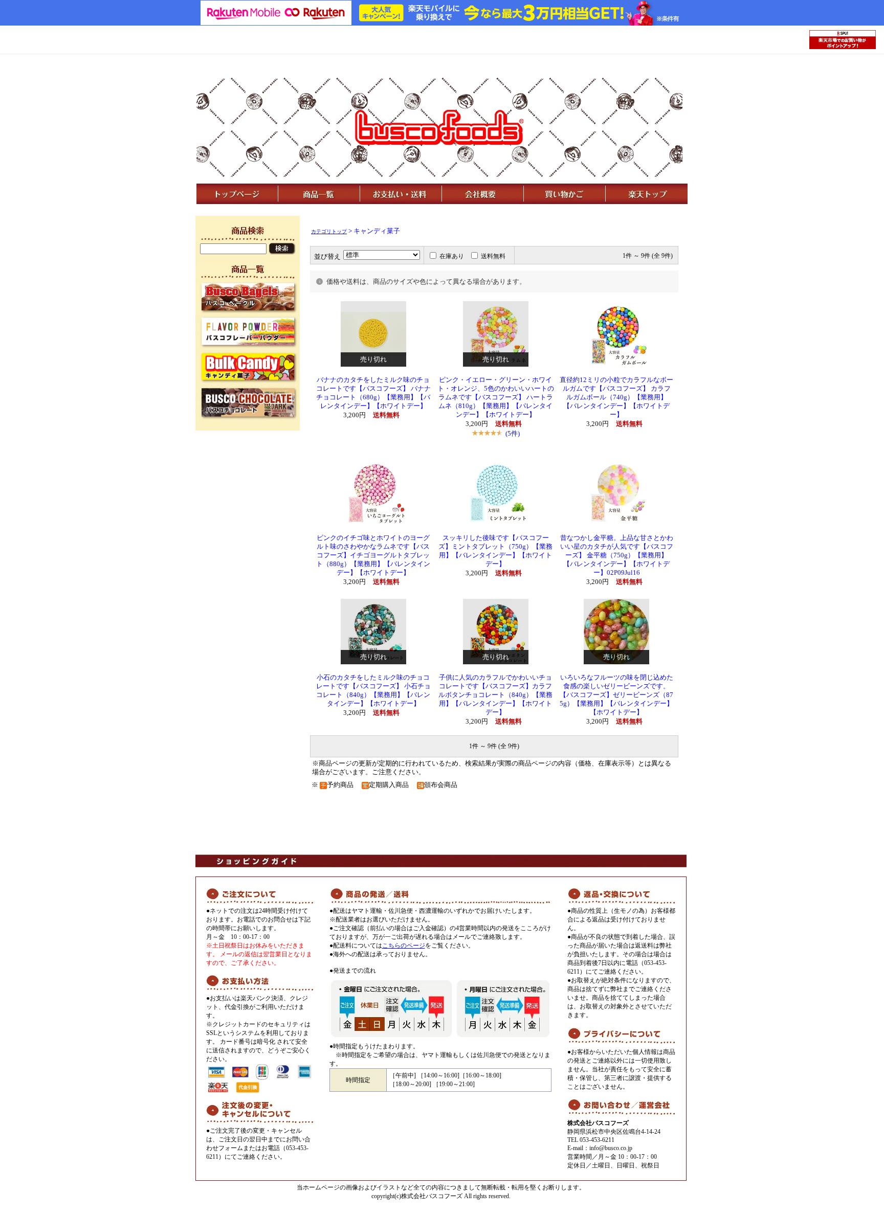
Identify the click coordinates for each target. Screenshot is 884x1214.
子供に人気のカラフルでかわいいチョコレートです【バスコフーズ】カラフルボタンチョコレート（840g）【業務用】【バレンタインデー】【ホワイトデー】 (495, 695)
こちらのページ (403, 945)
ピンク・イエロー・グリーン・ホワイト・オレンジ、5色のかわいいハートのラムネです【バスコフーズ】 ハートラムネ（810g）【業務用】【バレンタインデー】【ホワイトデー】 (495, 397)
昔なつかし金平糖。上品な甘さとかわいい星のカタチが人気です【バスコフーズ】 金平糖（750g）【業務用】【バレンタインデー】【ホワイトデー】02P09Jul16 (616, 555)
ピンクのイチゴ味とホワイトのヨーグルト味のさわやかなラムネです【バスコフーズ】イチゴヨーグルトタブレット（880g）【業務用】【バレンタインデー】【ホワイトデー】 (373, 555)
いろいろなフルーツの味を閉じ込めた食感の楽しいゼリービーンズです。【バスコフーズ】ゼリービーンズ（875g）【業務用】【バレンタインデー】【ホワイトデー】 (616, 695)
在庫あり (451, 256)
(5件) (512, 433)
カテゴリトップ (329, 231)
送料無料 (493, 256)
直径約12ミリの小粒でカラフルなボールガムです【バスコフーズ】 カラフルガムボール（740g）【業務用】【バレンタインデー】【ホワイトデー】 (616, 397)
